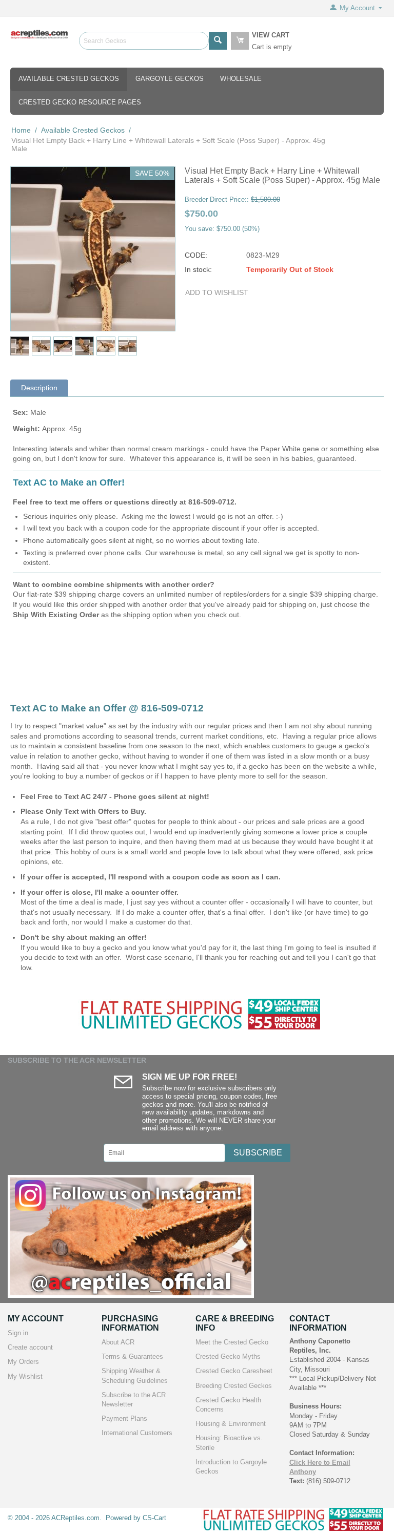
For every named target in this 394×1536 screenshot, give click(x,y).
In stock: (198, 269)
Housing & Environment (230, 1423)
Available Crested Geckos (68, 78)
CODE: (196, 255)
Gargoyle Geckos (169, 78)
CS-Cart (154, 1518)
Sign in (18, 1333)
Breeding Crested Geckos (233, 1386)
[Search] (218, 41)
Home (21, 130)
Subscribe (257, 1152)
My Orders (23, 1361)
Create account (30, 1347)
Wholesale (241, 78)
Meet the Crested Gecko (231, 1342)
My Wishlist (25, 1376)
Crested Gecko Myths (228, 1356)
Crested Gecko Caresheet (233, 1371)
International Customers (137, 1433)
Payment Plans (124, 1418)
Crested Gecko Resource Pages (79, 102)
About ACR (118, 1342)
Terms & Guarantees (132, 1356)
